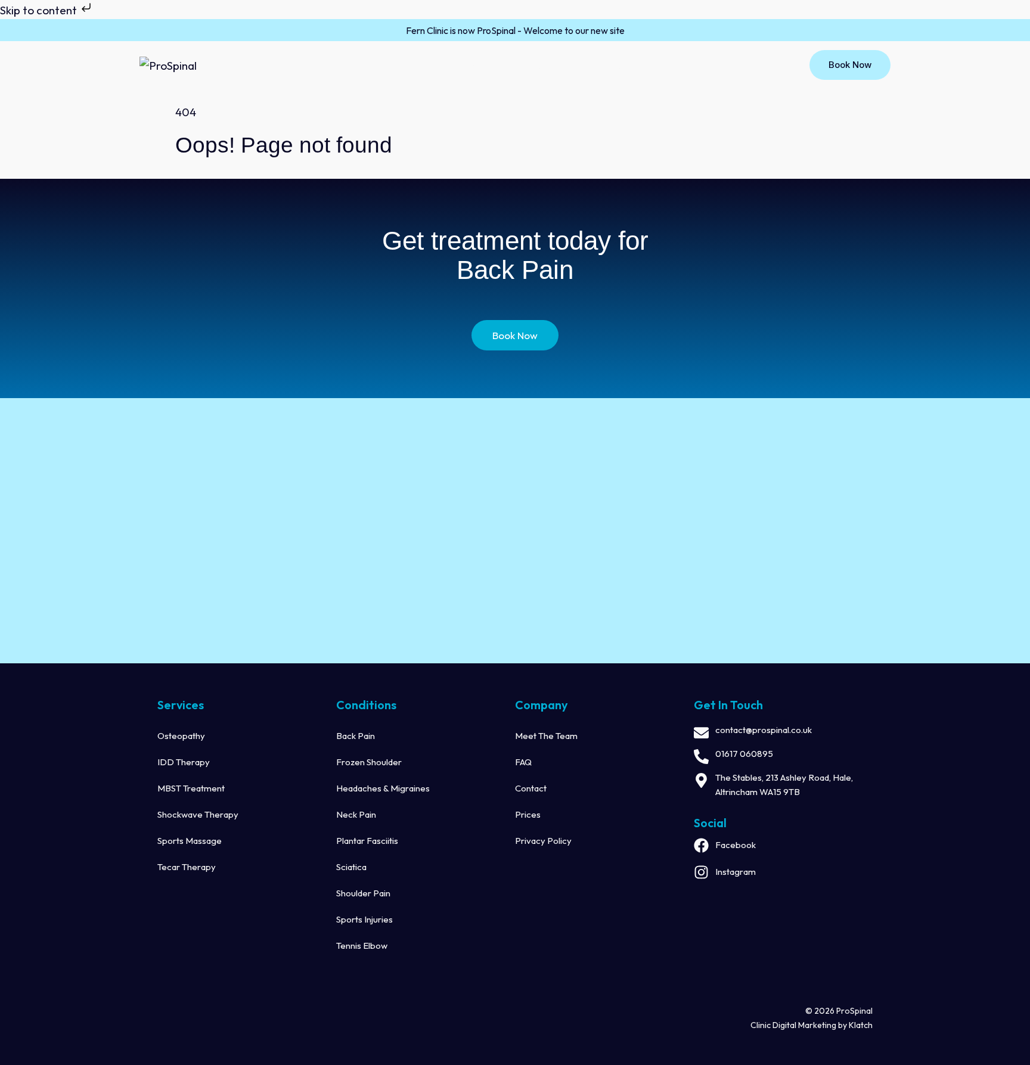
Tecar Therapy (186, 867)
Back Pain (355, 735)
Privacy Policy (543, 840)
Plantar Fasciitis (367, 840)
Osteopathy (181, 735)
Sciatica (351, 867)
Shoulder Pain (363, 893)
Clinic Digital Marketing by (799, 1025)
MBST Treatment (191, 788)
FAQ (523, 762)
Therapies (466, 66)
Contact (531, 788)
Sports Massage (189, 840)
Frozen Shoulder (369, 762)
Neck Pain (356, 814)
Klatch (861, 1025)
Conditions (543, 66)
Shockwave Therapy (197, 814)
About (399, 66)
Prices (528, 814)
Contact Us (621, 66)
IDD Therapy (183, 762)
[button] (417, 66)
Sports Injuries (364, 919)
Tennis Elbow (361, 945)
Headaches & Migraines (383, 788)
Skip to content (39, 10)
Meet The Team (546, 735)
